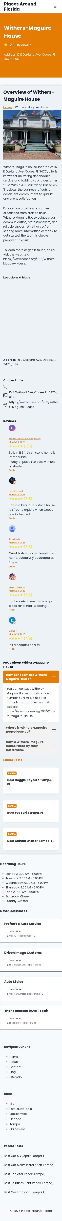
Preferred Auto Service (22, 924)
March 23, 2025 (17, 442)
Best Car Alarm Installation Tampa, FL (30, 1165)
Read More (16, 932)
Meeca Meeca (17, 587)
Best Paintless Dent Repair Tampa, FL (30, 1183)
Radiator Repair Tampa (24, 1022)
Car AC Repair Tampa (20, 935)
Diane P (13, 630)
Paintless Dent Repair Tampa (26, 964)
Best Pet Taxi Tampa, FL (25, 813)
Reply (12, 470)
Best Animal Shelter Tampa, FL (30, 841)
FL (34, 935)
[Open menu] (55, 6)
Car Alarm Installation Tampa (24, 993)
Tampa (12, 773)
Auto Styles (13, 981)
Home (7, 107)
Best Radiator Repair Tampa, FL (26, 1174)
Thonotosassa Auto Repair (26, 1011)
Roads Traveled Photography (25, 438)
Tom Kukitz (14, 539)
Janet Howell (16, 491)
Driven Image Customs (23, 953)
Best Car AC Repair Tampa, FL (25, 1156)
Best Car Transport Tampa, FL (25, 1192)
